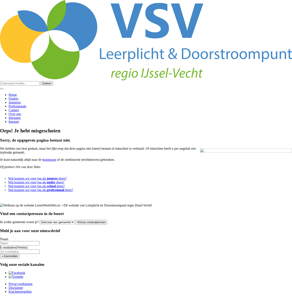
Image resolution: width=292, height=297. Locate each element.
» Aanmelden (10, 256)
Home (13, 95)
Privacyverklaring (20, 284)
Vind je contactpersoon (91, 222)
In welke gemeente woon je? (19, 222)
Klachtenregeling (20, 291)
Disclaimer (16, 288)
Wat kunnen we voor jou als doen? (37, 178)
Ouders (13, 98)
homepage (49, 159)
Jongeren (15, 102)
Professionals (17, 106)
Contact (14, 110)
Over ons (15, 114)
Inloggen (15, 118)
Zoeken (46, 83)
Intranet (14, 121)
